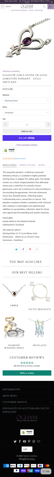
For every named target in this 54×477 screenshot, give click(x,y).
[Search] (44, 6)
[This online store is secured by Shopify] (9, 152)
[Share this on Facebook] (23, 249)
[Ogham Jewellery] (27, 6)
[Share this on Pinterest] (30, 249)
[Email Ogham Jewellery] (38, 441)
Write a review (27, 373)
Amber (14, 293)
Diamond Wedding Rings (14, 332)
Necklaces (39, 331)
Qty (4, 119)
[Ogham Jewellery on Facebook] (20, 441)
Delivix (32, 459)
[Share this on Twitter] (16, 249)
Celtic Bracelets (39, 295)
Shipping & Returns (27, 165)
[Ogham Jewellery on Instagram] (34, 441)
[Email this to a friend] (37, 249)
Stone (5, 107)
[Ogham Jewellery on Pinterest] (29, 441)
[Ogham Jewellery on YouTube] (24, 441)
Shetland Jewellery (11, 71)
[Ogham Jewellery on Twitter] (15, 441)
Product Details (10, 165)
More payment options (27, 144)
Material (6, 95)
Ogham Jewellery (30, 456)
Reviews (41, 165)
